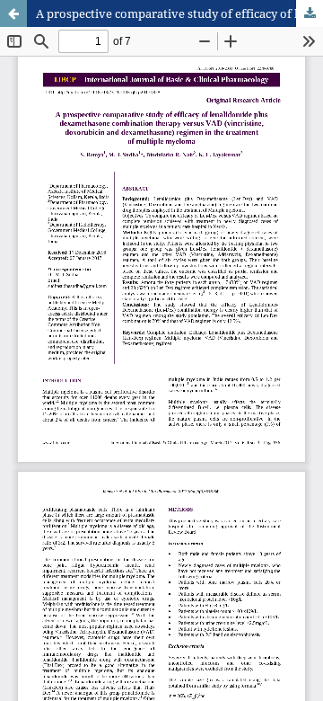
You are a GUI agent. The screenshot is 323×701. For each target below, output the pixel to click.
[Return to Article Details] (13, 13)
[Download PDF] (309, 13)
